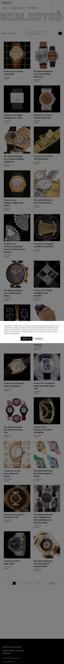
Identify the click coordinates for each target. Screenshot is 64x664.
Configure (38, 338)
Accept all (26, 338)
